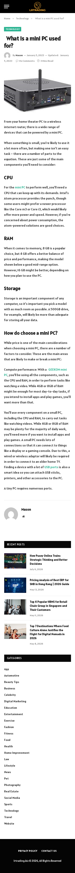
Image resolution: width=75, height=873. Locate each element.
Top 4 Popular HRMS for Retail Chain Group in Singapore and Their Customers (48, 606)
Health (8, 746)
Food (7, 740)
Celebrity (10, 695)
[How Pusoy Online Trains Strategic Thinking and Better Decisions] (15, 561)
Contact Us (49, 850)
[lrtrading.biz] (38, 6)
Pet (6, 778)
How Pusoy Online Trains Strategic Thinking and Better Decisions (48, 560)
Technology (13, 29)
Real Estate (11, 791)
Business (9, 688)
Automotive (11, 675)
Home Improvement (16, 753)
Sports (8, 804)
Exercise (9, 720)
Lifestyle (9, 765)
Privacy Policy (27, 850)
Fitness (8, 733)
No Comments (27, 60)
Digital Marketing (15, 701)
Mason (19, 55)
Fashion (9, 727)
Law (6, 759)
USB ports (51, 467)
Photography (12, 785)
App (6, 669)
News (7, 772)
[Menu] (6, 6)
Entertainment (13, 714)
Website (9, 823)
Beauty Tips (11, 682)
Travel (8, 817)
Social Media (12, 798)
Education (10, 708)
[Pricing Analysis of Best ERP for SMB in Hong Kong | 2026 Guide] (15, 585)
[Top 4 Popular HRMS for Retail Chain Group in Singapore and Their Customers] (15, 607)
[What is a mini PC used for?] (37, 90)
